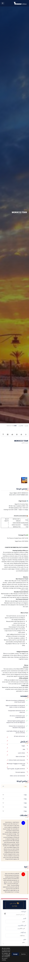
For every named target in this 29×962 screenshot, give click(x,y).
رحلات (19, 426)
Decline (23, 954)
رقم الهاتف (23, 932)
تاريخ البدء (23, 911)
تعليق (24, 939)
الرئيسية (26, 426)
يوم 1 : (25, 786)
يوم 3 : (25, 799)
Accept (15, 954)
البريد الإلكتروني (22, 925)
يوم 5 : (25, 807)
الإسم (24, 918)
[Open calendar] (5, 914)
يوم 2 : (25, 795)
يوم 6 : (25, 811)
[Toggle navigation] (2, 3)
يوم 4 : (25, 803)
